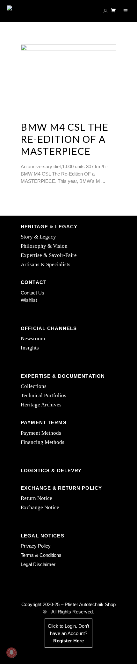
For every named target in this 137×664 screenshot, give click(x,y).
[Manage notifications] (11, 652)
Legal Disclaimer (38, 564)
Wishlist (29, 300)
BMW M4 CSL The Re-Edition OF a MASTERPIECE (64, 139)
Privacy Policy (36, 546)
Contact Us (32, 292)
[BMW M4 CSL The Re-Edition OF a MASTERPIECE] (68, 76)
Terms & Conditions (41, 555)
